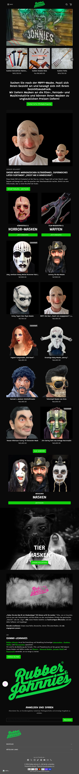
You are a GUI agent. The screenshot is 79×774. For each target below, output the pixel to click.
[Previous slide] (7, 59)
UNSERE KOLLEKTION (39, 562)
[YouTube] (44, 760)
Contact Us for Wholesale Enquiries (39, 104)
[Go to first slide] (72, 59)
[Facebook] (28, 760)
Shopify (34, 766)
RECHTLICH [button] (9, 744)
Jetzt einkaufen (40, 503)
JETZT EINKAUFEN (23, 235)
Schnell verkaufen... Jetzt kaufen (18, 189)
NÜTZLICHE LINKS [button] (12, 749)
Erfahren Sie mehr (13, 657)
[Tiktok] (38, 760)
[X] (31, 760)
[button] (10, 4)
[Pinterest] (41, 760)
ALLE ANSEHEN (39, 451)
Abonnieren (67, 720)
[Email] (47, 760)
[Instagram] (34, 760)
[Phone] (51, 760)
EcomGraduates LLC (48, 766)
